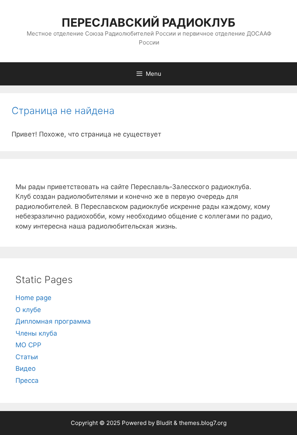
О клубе (28, 310)
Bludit (164, 422)
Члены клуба (36, 333)
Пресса (27, 380)
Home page (33, 298)
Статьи (26, 357)
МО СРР (28, 345)
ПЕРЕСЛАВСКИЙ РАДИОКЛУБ (148, 22)
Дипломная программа (53, 321)
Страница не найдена (63, 110)
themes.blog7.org (203, 422)
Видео (25, 368)
